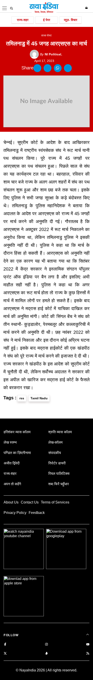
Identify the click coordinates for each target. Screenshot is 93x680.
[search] (11, 8)
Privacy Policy (15, 513)
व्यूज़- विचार (70, 20)
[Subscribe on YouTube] (87, 645)
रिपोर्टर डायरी (57, 463)
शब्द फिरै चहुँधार (58, 484)
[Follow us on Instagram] (46, 645)
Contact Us (30, 502)
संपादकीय (54, 453)
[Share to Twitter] (47, 68)
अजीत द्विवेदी (12, 463)
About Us (11, 502)
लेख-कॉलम (55, 442)
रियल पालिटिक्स (59, 473)
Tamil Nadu (39, 398)
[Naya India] (44, 12)
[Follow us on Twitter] (5, 654)
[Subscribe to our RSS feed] (87, 654)
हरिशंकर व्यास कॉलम (17, 432)
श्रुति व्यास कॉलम (60, 432)
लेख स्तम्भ (10, 442)
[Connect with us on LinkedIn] (46, 654)
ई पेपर (46, 20)
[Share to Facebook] (37, 68)
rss (21, 398)
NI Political (50, 54)
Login (87, 7)
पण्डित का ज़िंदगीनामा (17, 453)
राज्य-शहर (22, 20)
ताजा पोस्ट (46, 35)
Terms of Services (55, 502)
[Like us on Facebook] (5, 645)
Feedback (37, 513)
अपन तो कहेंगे (12, 484)
